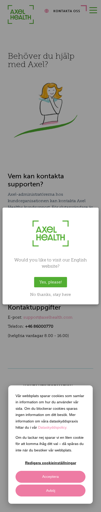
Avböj (50, 490)
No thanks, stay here (50, 294)
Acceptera (50, 476)
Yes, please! (50, 282)
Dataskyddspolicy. (52, 427)
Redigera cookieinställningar (50, 463)
